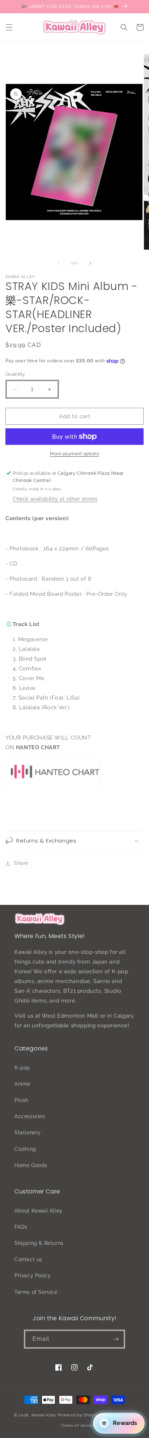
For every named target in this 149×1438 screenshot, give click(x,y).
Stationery (27, 1132)
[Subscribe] (116, 1339)
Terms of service (78, 1425)
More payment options (74, 453)
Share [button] (21, 863)
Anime (22, 1084)
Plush (21, 1100)
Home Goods (30, 1165)
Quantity (15, 374)
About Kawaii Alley (38, 1211)
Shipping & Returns (39, 1243)
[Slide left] (59, 263)
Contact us (28, 1259)
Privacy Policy (32, 1275)
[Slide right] (90, 263)
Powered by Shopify (79, 1414)
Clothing (25, 1149)
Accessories (29, 1116)
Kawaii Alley (43, 1414)
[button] (9, 27)
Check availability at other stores (55, 499)
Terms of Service (36, 1292)
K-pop (22, 1068)
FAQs (20, 1227)
